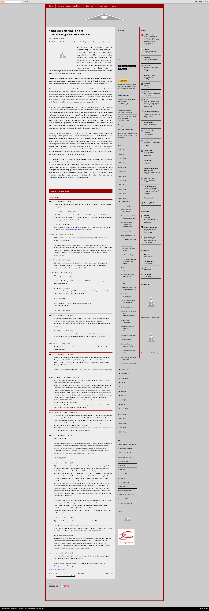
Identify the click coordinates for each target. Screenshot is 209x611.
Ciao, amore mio (148, 134)
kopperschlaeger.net (150, 227)
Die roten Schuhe (149, 237)
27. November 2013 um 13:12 (64, 518)
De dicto (120, 469)
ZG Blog (146, 49)
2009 (121, 427)
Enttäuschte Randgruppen (128, 335)
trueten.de (147, 65)
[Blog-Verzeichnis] (64, 587)
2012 (121, 414)
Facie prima (121, 474)
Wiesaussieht (148, 160)
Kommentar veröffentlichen (58, 569)
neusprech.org (148, 122)
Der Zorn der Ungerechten (128, 363)
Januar (123, 409)
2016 (121, 185)
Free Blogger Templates (9, 608)
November (124, 206)
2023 (121, 154)
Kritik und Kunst (149, 178)
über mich (89, 6)
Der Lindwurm (148, 100)
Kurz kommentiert (126, 339)
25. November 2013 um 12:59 (70, 377)
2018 (121, 176)
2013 (121, 198)
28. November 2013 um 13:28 (64, 553)
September (124, 373)
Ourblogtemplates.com (33, 608)
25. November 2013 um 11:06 (61, 260)
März (122, 400)
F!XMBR (146, 216)
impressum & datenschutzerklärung (69, 6)
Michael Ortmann (54, 377)
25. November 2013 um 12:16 (61, 344)
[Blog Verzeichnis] (54, 583)
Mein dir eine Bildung (127, 255)
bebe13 (51, 273)
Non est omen (122, 486)
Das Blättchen (148, 261)
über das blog (102, 6)
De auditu (120, 465)
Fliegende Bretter (149, 75)
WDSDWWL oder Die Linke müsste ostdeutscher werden (129, 261)
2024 (121, 149)
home (51, 6)
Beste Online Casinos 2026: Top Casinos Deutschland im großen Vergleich (152, 114)
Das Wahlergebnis (123, 461)
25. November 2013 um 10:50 (64, 235)
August (123, 378)
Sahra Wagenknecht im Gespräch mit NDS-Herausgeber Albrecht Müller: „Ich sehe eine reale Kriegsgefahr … (152, 40)
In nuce (120, 478)
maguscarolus (53, 212)
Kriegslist (146, 85)
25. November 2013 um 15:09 (64, 435)
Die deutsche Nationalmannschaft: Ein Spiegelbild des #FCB (151, 219)
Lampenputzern (74, 229)
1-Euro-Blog (148, 150)
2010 (121, 423)
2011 (121, 419)
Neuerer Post (53, 573)
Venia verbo (121, 499)
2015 (121, 189)
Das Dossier (148, 274)
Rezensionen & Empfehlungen (150, 317)
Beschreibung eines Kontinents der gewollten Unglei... (127, 224)
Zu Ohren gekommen (127, 307)
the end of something (150, 180)
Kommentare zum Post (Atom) (65, 576)
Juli (122, 382)
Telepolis (147, 255)
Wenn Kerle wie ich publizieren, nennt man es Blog (128, 248)
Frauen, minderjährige (150, 124)
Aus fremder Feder (126, 231)
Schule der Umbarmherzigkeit (152, 93)
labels (114, 6)
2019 (121, 171)
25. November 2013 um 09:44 (68, 212)
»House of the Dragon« (150, 51)
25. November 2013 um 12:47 (64, 354)
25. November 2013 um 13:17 (68, 412)
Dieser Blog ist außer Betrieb (152, 172)
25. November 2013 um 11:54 (64, 315)
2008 (121, 432)
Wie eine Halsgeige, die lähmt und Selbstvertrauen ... (127, 329)
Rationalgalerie (148, 198)
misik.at (146, 91)
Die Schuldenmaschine (150, 59)
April (122, 395)
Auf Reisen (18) (148, 77)
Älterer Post (108, 573)
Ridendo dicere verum (124, 494)
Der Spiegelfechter (150, 186)
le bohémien (148, 268)
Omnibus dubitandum (124, 490)
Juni (122, 387)
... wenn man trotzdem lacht (126, 444)
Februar (123, 404)
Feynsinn (147, 83)
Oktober (123, 369)
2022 (121, 158)
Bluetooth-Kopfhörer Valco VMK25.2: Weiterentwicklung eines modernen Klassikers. (152, 103)
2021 (121, 163)
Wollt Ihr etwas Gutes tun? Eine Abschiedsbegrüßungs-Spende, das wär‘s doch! (152, 190)
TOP (206, 608)
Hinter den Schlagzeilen (151, 111)
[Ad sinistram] (118, 59)
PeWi (50, 344)
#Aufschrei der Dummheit (125, 448)
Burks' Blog (147, 57)
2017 (121, 180)
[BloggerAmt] (54, 590)
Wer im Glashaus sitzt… (150, 162)
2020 (121, 167)
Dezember (124, 201)
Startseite (81, 573)
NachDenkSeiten (149, 35)
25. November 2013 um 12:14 (65, 331)
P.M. (50, 260)
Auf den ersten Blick (124, 453)
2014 (121, 193)
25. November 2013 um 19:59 (64, 463)
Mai (122, 391)
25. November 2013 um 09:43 (64, 201)
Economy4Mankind (150, 203)
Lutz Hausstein (149, 141)
